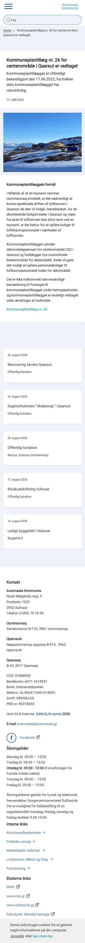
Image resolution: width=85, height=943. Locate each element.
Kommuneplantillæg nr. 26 (27, 309)
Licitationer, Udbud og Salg (28, 859)
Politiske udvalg (19, 842)
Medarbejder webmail (24, 850)
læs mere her (42, 936)
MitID (11, 887)
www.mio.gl (16, 896)
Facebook (27, 737)
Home (7, 30)
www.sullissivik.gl (20, 905)
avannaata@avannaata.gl (37, 724)
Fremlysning (16, 868)
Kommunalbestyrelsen (24, 833)
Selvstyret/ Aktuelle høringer (28, 914)
